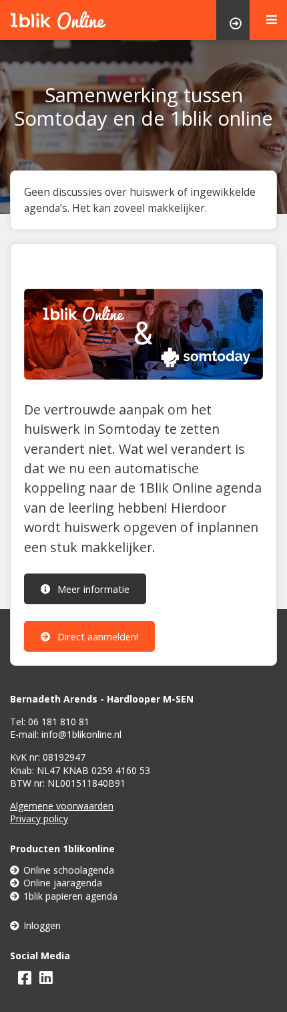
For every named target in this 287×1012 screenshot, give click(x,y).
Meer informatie (92, 589)
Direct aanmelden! (96, 636)
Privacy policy (39, 818)
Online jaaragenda (62, 882)
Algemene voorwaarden (61, 805)
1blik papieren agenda (70, 896)
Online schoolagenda (68, 870)
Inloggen (42, 925)
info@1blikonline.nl (81, 734)
